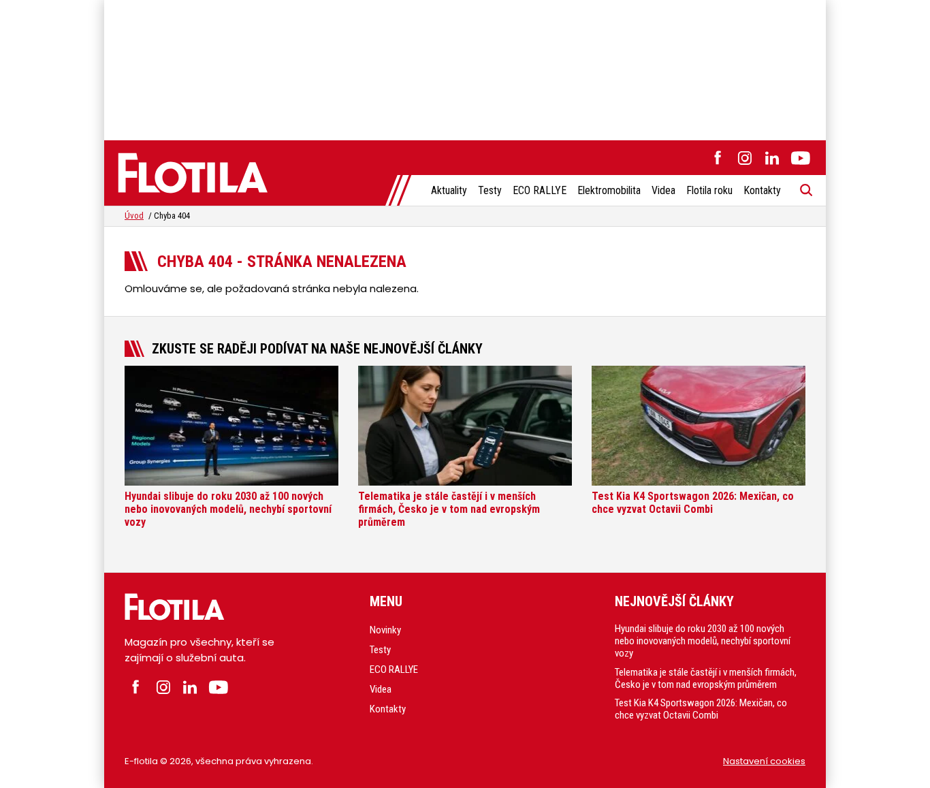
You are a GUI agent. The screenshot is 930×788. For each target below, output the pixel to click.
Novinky (385, 630)
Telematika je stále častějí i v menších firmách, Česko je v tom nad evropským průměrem (706, 678)
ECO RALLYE (539, 190)
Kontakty (762, 190)
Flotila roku (709, 190)
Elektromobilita (609, 190)
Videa (663, 190)
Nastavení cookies (764, 761)
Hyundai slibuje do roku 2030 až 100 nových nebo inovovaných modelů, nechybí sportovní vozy (702, 640)
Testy (490, 190)
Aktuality (449, 190)
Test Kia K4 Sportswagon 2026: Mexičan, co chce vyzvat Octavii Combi (701, 709)
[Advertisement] (465, 68)
